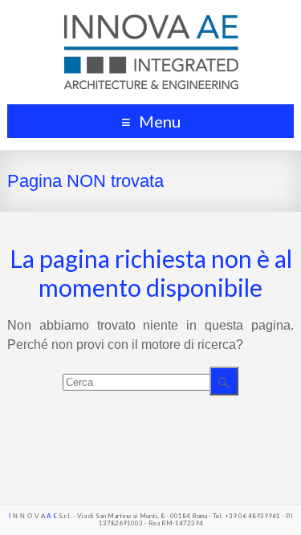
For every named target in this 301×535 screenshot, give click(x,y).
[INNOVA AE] (151, 19)
